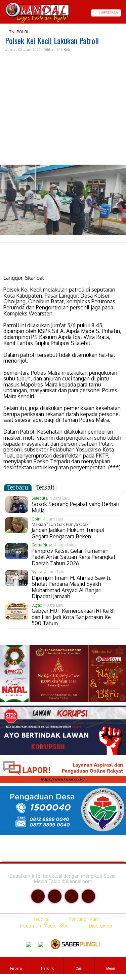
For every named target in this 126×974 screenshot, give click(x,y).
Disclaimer (99, 925)
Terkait (45, 487)
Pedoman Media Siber (43, 925)
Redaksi (40, 919)
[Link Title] (2, 13)
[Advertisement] (63, 108)
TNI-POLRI (18, 31)
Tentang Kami (83, 919)
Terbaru (17, 487)
